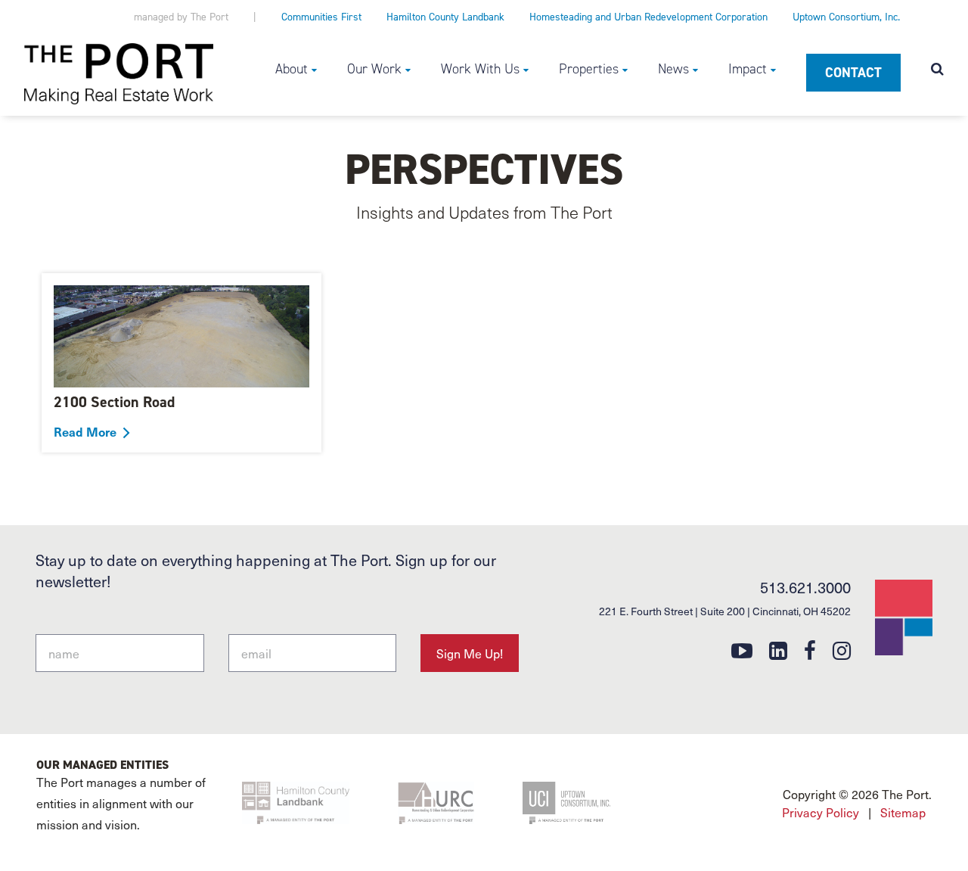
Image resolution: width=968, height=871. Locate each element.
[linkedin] (778, 649)
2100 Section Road (114, 402)
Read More (85, 431)
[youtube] (741, 649)
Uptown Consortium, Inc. (846, 17)
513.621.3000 (805, 587)
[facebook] (810, 649)
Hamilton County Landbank (445, 17)
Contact (853, 73)
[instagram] (842, 649)
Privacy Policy (820, 812)
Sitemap (903, 812)
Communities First (321, 17)
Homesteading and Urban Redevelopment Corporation (648, 17)
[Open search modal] (937, 70)
